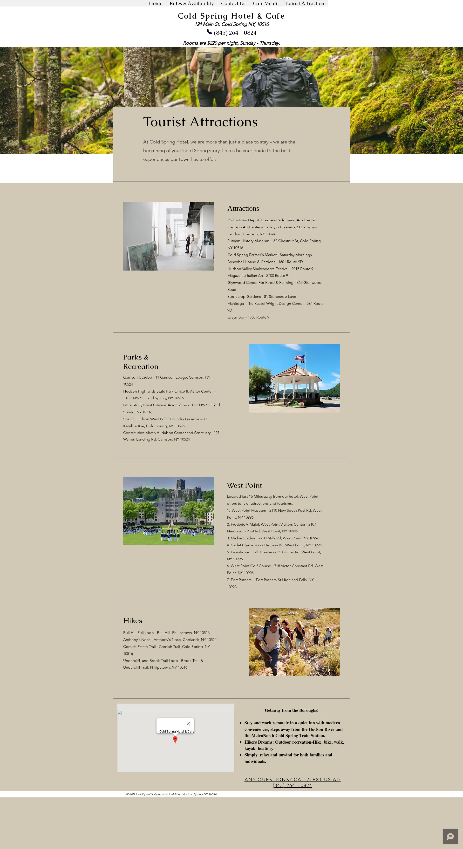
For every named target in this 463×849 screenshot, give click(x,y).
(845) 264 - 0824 (236, 32)
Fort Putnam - (243, 579)
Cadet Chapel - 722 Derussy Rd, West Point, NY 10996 (276, 545)
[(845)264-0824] (209, 31)
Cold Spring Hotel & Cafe (231, 16)
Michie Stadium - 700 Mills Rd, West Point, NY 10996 (275, 538)
